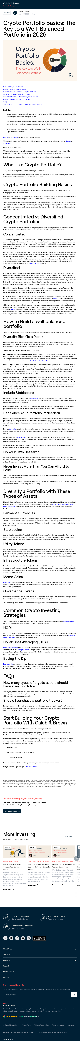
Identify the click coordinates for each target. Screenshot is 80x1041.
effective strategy (69, 621)
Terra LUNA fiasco (35, 263)
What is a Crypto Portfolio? (12, 87)
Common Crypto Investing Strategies (16, 99)
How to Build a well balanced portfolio (16, 94)
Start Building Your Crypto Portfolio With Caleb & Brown (23, 104)
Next (76, 858)
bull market (12, 429)
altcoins (68, 141)
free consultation (32, 767)
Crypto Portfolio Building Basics (14, 89)
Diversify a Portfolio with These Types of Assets (20, 97)
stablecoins (7, 143)
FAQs (5, 102)
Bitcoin (5, 137)
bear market (21, 437)
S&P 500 (56, 298)
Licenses (52, 1032)
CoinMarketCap (44, 361)
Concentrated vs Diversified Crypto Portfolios (19, 92)
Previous (3, 858)
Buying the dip (8, 664)
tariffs (13, 309)
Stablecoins (34, 398)
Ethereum (14, 137)
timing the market (23, 650)
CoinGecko (33, 361)
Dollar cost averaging (10, 647)
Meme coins (7, 582)
